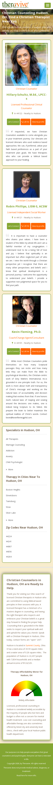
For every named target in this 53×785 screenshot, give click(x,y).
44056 (9, 551)
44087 (9, 546)
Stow (8, 507)
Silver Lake (11, 512)
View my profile (38, 122)
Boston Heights (13, 489)
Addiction (10, 450)
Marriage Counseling (15, 444)
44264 (9, 556)
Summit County (33, 645)
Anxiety (9, 456)
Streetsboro (11, 495)
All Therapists (12, 439)
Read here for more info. (26, 775)
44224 (9, 536)
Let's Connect (13, 122)
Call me (26, 122)
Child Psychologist (14, 462)
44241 (9, 541)
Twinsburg (10, 501)
